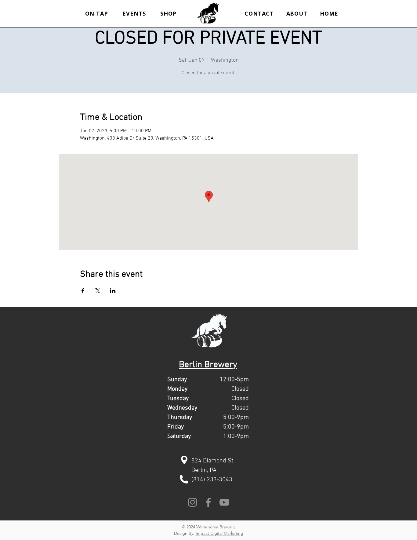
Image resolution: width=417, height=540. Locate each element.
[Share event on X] (98, 290)
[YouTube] (224, 502)
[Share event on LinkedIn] (113, 290)
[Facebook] (208, 502)
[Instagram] (192, 502)
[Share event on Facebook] (83, 290)
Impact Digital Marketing (219, 533)
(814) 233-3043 (211, 479)
